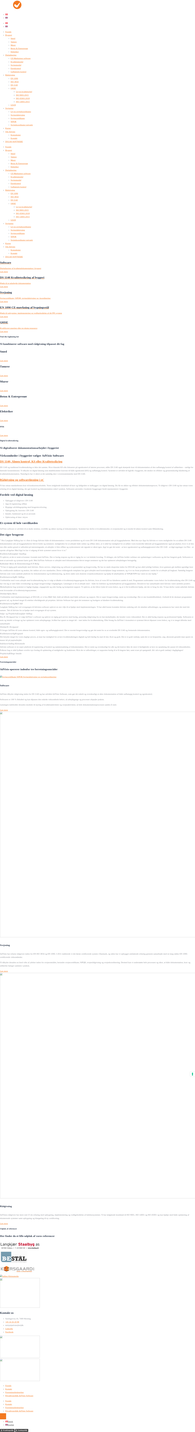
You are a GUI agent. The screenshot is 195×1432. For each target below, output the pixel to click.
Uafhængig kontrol (18, 72)
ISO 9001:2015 (22, 95)
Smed (13, 38)
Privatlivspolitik (8, 1430)
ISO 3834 (15, 82)
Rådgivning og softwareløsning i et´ (22, 479)
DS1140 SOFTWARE (14, 142)
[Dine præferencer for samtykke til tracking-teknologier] (192, 1074)
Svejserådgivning (18, 115)
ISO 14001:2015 (23, 102)
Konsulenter (16, 135)
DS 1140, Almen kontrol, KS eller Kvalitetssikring (31, 461)
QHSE (13, 88)
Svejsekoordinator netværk (22, 125)
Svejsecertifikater (18, 118)
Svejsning (9, 108)
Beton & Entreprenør (19, 48)
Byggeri (8, 35)
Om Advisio (10, 132)
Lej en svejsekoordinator (21, 112)
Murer (13, 45)
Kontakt (14, 138)
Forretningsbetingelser (14, 1392)
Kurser (8, 128)
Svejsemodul (16, 65)
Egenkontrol (16, 68)
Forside (8, 32)
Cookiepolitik (22, 1430)
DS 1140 (14, 85)
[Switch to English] (6, 18)
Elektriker (15, 52)
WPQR (13, 122)
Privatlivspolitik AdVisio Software (19, 1396)
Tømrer (14, 42)
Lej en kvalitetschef (24, 92)
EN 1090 (14, 78)
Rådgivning (10, 75)
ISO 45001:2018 (23, 98)
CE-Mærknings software (21, 58)
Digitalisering (10, 55)
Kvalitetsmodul (17, 62)
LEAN (13, 105)
